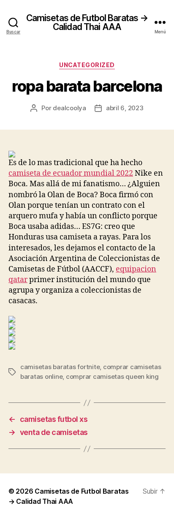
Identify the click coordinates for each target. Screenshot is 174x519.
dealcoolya (69, 108)
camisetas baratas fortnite (60, 367)
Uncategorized (87, 64)
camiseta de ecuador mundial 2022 (70, 173)
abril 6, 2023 (125, 108)
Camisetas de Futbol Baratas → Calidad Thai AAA (87, 22)
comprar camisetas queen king (112, 376)
